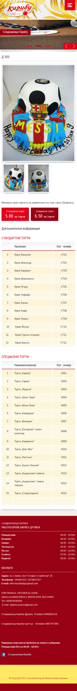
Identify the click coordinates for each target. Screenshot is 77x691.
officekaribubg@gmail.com (24, 583)
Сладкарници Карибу (19, 654)
